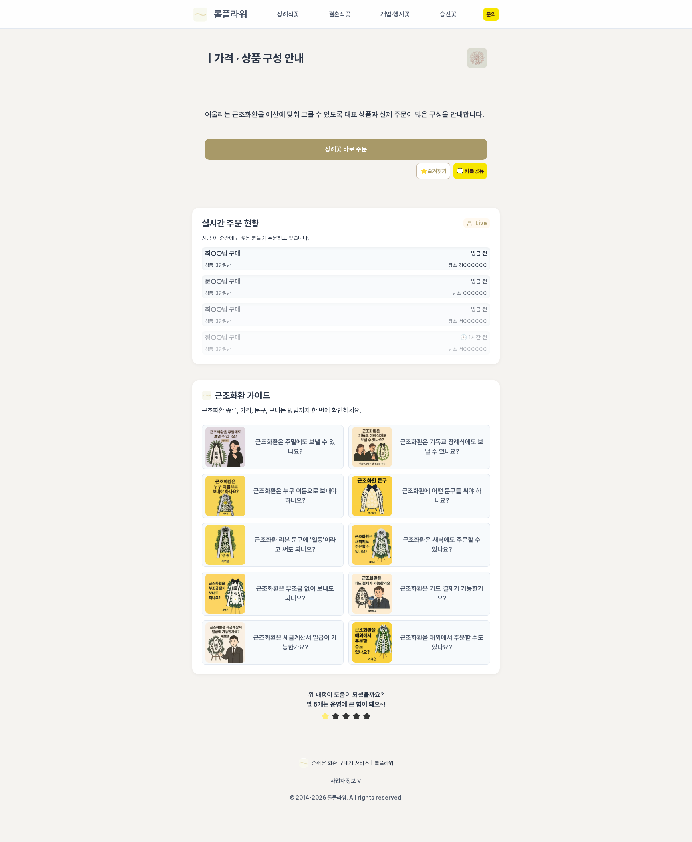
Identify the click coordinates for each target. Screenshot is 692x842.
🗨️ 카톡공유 (470, 171)
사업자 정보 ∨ (346, 781)
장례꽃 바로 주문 (346, 149)
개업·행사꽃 (395, 14)
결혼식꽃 (339, 14)
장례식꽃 (288, 14)
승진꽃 (448, 14)
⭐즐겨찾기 (433, 171)
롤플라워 (230, 14)
